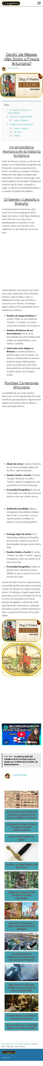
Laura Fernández (13, 68)
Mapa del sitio (6, 1057)
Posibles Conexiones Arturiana (21, 124)
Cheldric (17, 135)
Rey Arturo (18, 132)
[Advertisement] (21, 29)
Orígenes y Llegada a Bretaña (21, 116)
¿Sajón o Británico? (21, 120)
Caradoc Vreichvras (21, 128)
